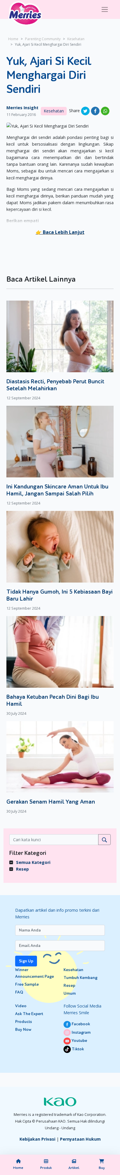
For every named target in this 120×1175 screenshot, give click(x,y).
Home (13, 38)
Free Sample (27, 984)
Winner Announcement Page (34, 973)
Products (23, 1021)
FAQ (19, 992)
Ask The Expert (29, 1013)
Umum (69, 993)
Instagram (81, 1032)
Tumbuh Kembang (80, 977)
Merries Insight (22, 107)
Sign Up (26, 961)
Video (21, 1005)
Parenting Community (43, 38)
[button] (60, 232)
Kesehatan (75, 38)
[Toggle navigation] (104, 9)
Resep (22, 869)
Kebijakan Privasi (37, 1139)
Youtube (79, 1040)
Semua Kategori (33, 862)
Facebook (80, 1023)
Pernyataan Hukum (80, 1139)
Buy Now (23, 1029)
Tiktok (77, 1049)
